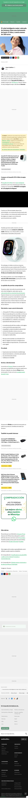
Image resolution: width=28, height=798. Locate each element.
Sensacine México (17, 784)
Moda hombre (4, 716)
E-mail (18, 58)
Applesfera (3, 750)
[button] (10, 67)
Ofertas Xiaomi (14, 693)
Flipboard (16, 58)
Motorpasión (16, 763)
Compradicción (5, 142)
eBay (2, 721)
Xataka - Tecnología (23, 571)
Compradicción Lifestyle (7, 143)
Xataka (2, 746)
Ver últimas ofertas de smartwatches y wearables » (13, 149)
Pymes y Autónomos (18, 774)
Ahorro (16, 724)
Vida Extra (16, 748)
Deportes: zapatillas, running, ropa (18, 713)
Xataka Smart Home (4, 751)
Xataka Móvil (3, 748)
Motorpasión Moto (17, 765)
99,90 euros (15, 82)
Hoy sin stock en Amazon (6, 169)
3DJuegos (16, 746)
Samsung (3, 718)
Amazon (10, 366)
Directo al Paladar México (6, 788)
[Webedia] (5, 740)
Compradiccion (4, 776)
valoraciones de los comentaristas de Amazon (13, 293)
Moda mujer (17, 716)
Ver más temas (5, 728)
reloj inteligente (20, 182)
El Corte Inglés (5, 21)
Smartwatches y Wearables (12, 571)
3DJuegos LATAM (17, 782)
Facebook (11, 58)
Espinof (15, 756)
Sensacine (16, 754)
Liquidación (24, 21)
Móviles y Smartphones (19, 709)
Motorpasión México (18, 788)
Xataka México (4, 782)
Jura (2, 724)
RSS (14, 698)
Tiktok (17, 698)
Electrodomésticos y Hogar (7, 709)
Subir (23, 739)
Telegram (4, 140)
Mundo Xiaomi (4, 753)
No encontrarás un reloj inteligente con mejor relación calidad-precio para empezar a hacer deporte (14, 689)
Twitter (13, 58)
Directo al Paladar (4, 763)
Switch (15, 721)
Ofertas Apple (22, 693)
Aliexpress (12, 21)
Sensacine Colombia (18, 786)
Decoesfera (3, 774)
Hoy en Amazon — (6, 465)
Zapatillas (18, 21)
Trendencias (3, 772)
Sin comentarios (6, 57)
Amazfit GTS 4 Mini (7, 182)
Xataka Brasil (3, 784)
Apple (15, 718)
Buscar (26, 733)
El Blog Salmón (17, 772)
